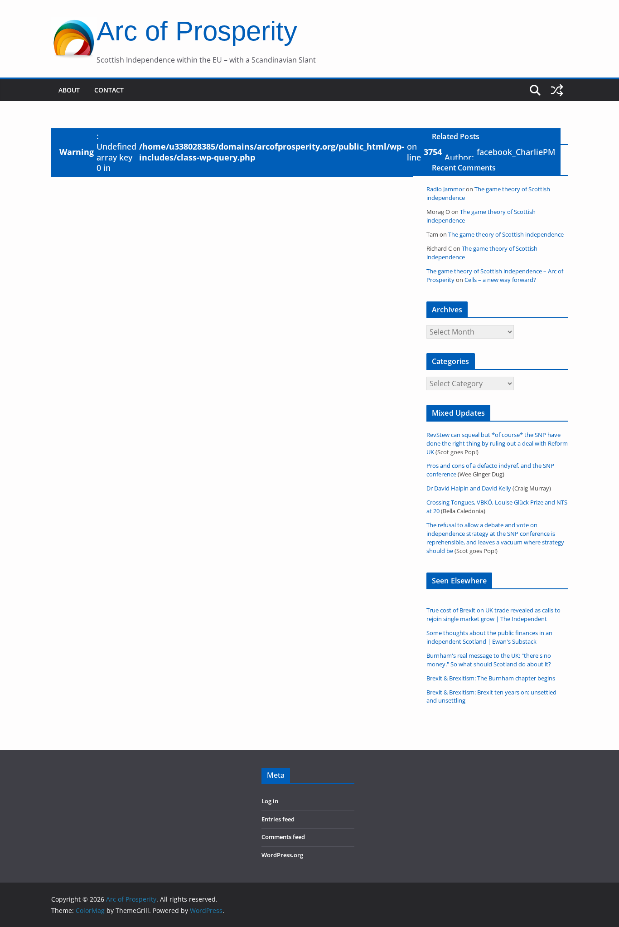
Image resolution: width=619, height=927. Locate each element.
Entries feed (278, 819)
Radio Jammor (445, 189)
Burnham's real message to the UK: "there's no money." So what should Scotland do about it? (488, 660)
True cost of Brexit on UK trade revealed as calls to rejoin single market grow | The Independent (493, 615)
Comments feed (283, 837)
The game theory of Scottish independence (506, 234)
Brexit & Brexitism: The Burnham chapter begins (490, 678)
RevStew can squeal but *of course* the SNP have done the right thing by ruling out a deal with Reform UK (497, 443)
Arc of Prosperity (197, 31)
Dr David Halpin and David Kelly (468, 488)
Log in (269, 801)
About (69, 90)
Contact (109, 90)
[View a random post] (557, 90)
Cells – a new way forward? (500, 280)
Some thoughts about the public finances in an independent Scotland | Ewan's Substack (489, 637)
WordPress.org (282, 855)
